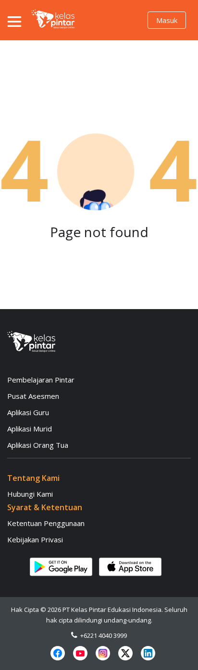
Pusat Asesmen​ (33, 396)
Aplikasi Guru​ (28, 412)
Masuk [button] (166, 20)
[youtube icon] (80, 653)
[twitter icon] (125, 653)
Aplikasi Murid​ (29, 428)
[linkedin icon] (148, 653)
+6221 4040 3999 (102, 635)
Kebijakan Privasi (35, 539)
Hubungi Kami (30, 494)
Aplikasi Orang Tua (37, 445)
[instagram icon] (103, 653)
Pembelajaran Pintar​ (40, 379)
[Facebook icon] (57, 653)
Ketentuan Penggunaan (46, 523)
